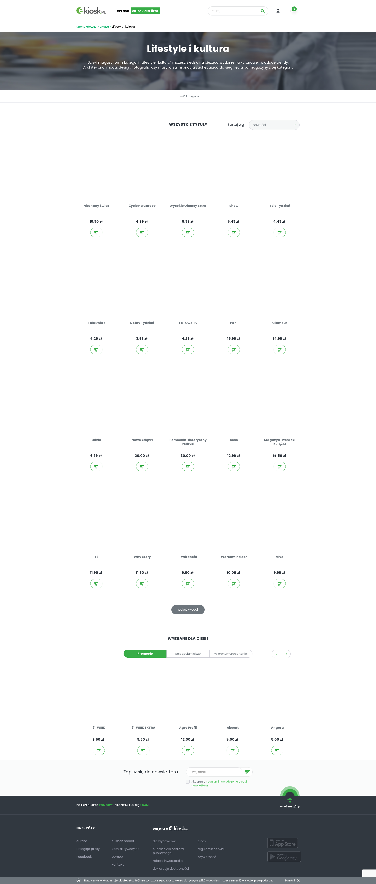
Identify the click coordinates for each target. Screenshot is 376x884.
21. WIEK (98, 727)
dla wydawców (164, 841)
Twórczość (188, 557)
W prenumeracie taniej (231, 654)
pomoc (117, 856)
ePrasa (123, 11)
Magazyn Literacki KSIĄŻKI (279, 442)
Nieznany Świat (96, 205)
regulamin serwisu (211, 849)
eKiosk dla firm (145, 11)
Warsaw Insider (234, 557)
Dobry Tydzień (142, 323)
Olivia (96, 440)
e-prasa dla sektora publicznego (168, 851)
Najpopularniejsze (188, 654)
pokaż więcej (188, 609)
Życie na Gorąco (142, 205)
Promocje (145, 654)
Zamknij (290, 880)
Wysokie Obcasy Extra (188, 205)
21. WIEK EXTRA (143, 727)
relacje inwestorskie (168, 861)
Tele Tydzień (279, 205)
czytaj (283, 188)
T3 (96, 557)
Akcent (233, 727)
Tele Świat (96, 323)
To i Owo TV (188, 323)
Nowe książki (142, 440)
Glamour (279, 323)
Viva (280, 557)
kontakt (118, 864)
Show (233, 205)
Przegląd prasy (88, 849)
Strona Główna (86, 27)
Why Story (142, 557)
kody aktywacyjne (125, 849)
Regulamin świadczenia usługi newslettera (219, 783)
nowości (259, 125)
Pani (234, 323)
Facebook (84, 856)
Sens (234, 440)
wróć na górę (290, 806)
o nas (202, 841)
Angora (277, 727)
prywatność (207, 857)
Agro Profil (188, 727)
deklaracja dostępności (171, 868)
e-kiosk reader (123, 841)
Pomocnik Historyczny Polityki (188, 442)
